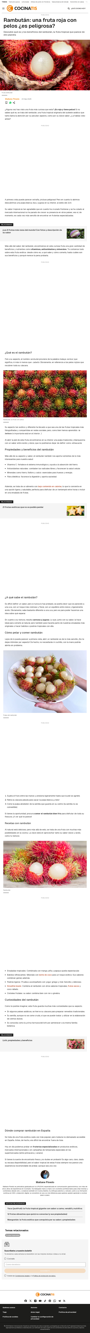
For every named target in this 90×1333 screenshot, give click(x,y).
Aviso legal (35, 1312)
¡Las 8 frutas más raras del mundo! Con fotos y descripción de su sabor (32, 231)
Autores (34, 1308)
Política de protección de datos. (44, 1276)
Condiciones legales (22, 1276)
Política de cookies (10, 1317)
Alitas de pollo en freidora (40, 2)
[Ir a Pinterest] (50, 1301)
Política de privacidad (67, 1312)
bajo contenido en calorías (50, 486)
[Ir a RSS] (64, 1301)
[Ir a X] (30, 1301)
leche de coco (45, 975)
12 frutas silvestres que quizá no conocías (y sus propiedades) (37, 1214)
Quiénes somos (9, 1308)
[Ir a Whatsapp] (54, 1301)
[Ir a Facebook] (25, 1301)
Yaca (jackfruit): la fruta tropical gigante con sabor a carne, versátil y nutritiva (44, 1208)
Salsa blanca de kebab (60, 2)
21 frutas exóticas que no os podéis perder (23, 507)
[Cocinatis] (22, 8)
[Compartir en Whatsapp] (10, 102)
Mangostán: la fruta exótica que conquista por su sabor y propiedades (41, 1220)
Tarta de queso (14, 2)
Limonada (25, 2)
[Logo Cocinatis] (45, 1294)
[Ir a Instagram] (35, 1301)
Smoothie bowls (14, 986)
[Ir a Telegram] (59, 1301)
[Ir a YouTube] (40, 1301)
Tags (5, 1312)
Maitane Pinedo (12, 99)
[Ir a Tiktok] (45, 1301)
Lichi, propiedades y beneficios (17, 1040)
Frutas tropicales (12, 1235)
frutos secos (73, 986)
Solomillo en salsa (77, 2)
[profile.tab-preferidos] (6, 102)
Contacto (63, 1308)
